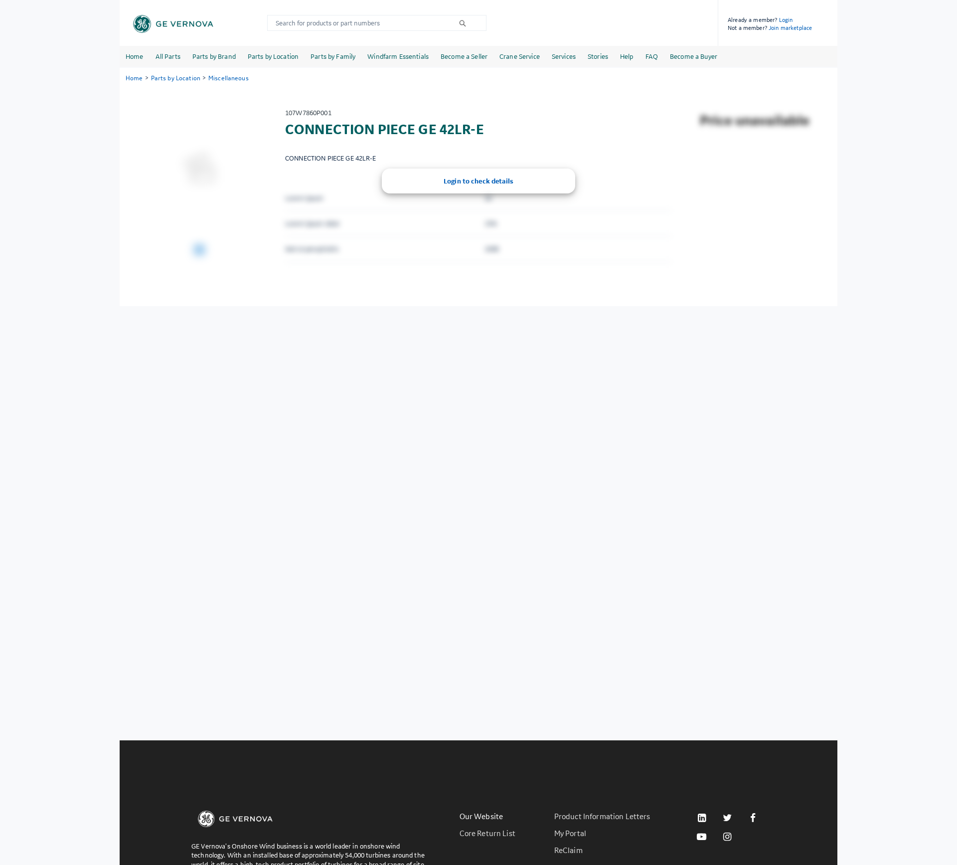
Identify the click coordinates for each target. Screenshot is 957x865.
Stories (598, 56)
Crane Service (519, 56)
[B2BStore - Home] (173, 24)
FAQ (651, 56)
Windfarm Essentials (398, 56)
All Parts (168, 56)
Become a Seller (464, 56)
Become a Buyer (693, 56)
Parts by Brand (214, 56)
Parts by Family (333, 56)
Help (627, 56)
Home (135, 56)
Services (564, 56)
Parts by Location (273, 56)
